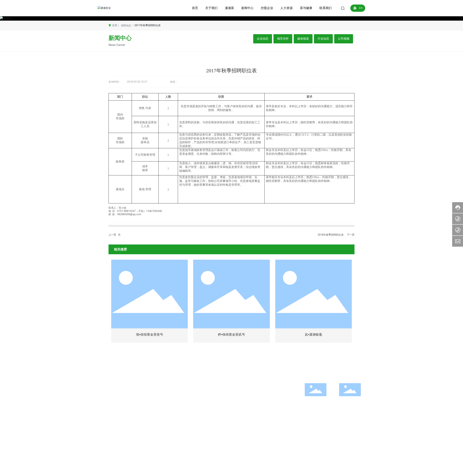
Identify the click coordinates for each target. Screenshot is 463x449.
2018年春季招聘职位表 (331, 234)
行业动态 (323, 38)
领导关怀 (283, 38)
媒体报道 (303, 38)
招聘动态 (126, 25)
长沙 (275, 437)
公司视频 (343, 38)
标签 (225, 437)
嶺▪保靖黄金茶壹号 (149, 334)
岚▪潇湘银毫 (313, 334)
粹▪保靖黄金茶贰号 (231, 334)
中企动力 (267, 437)
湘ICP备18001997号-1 (293, 437)
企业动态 (262, 38)
